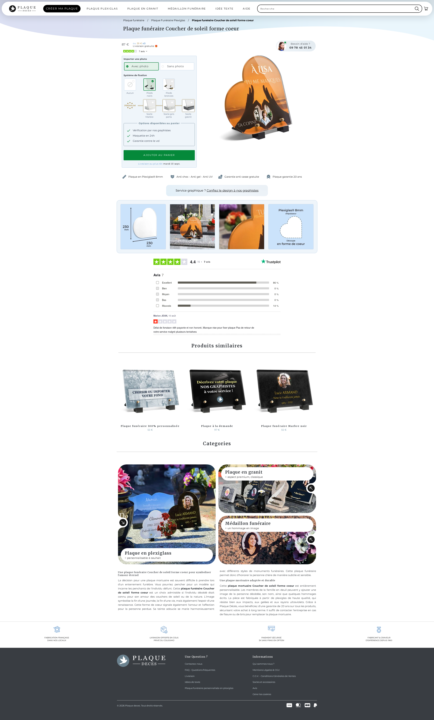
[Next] (313, 395)
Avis (255, 688)
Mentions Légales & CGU (266, 670)
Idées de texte (192, 682)
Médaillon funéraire (187, 8)
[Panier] (426, 9)
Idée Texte (224, 8)
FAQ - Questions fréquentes (200, 670)
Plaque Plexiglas (102, 8)
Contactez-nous (193, 663)
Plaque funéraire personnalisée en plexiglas (209, 688)
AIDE (246, 8)
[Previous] (121, 395)
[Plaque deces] (22, 8)
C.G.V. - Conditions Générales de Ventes (274, 676)
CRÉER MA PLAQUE (62, 8)
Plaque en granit (143, 8)
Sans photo (175, 66)
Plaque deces (132, 705)
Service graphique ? (217, 190)
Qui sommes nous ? (263, 663)
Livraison (190, 676)
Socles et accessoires (264, 682)
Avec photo (140, 66)
